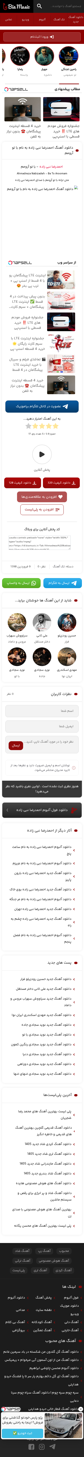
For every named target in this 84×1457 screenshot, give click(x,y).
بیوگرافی (18, 1330)
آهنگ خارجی (70, 1330)
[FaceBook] (31, 1447)
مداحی (20, 1310)
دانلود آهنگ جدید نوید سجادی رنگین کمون (41, 1044)
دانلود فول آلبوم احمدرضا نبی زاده (42, 810)
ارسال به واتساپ (18, 583)
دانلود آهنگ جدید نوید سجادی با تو (46, 1034)
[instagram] (42, 1447)
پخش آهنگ (43, 1297)
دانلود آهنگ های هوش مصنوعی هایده (43, 1183)
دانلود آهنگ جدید (75, 19)
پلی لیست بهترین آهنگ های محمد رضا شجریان (44, 1115)
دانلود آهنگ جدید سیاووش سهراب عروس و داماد (40, 1002)
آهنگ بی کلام (15, 1322)
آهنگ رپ (44, 1251)
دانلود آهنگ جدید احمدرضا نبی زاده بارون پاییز (42, 876)
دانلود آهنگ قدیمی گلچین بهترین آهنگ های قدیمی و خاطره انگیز (43, 1131)
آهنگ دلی (71, 1322)
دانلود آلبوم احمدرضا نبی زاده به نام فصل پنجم (42, 938)
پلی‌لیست (18, 1270)
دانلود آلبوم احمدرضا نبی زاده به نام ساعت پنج (41, 850)
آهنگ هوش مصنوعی (54, 1261)
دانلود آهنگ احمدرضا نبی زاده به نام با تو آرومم (42, 150)
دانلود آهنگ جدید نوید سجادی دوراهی (44, 1064)
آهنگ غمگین (42, 1330)
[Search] (39, 7)
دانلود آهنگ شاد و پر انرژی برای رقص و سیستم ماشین (45, 1196)
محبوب (64, 1251)
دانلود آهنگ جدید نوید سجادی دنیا (47, 1054)
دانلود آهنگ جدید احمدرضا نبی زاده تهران (42, 909)
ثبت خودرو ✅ (22, 1433)
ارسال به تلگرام (59, 583)
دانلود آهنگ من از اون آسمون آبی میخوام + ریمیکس (42, 1360)
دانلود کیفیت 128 (20, 483)
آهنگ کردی (64, 1270)
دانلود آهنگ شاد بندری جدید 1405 (47, 1173)
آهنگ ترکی (22, 1261)
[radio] (55, 427)
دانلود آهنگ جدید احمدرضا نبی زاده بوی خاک (40, 889)
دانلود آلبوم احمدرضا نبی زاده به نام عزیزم (42, 863)
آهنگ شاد (22, 1251)
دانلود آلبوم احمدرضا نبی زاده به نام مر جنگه (40, 899)
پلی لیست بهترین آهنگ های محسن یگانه (42, 1226)
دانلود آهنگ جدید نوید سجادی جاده (46, 1025)
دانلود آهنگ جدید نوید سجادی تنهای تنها (42, 1074)
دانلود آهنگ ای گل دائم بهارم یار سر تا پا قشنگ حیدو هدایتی (41, 1380)
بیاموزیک (16, 6)
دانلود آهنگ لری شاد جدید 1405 (49, 1154)
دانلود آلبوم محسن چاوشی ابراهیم (54, 1368)
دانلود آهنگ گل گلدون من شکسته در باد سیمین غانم (41, 1352)
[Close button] (80, 1409)
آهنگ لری (40, 1270)
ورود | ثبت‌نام (39, 37)
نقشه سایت (44, 1310)
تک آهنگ (59, 20)
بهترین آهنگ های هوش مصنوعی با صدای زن (41, 1213)
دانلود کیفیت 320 (59, 483)
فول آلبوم (71, 1297)
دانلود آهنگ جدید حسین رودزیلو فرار (45, 979)
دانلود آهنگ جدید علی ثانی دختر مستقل (43, 989)
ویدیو (25, 20)
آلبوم (42, 20)
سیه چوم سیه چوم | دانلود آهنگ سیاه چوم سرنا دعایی (45, 1397)
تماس (8, 20)
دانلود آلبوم (16, 1297)
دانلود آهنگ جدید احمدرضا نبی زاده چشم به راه (41, 922)
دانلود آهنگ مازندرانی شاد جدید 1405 (45, 1163)
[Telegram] (52, 1447)
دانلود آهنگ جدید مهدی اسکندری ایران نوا (41, 1015)
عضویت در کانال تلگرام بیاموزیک (38, 406)
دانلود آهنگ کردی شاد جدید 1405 (48, 1144)
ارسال (16, 745)
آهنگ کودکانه (42, 1322)
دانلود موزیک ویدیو (69, 1310)
